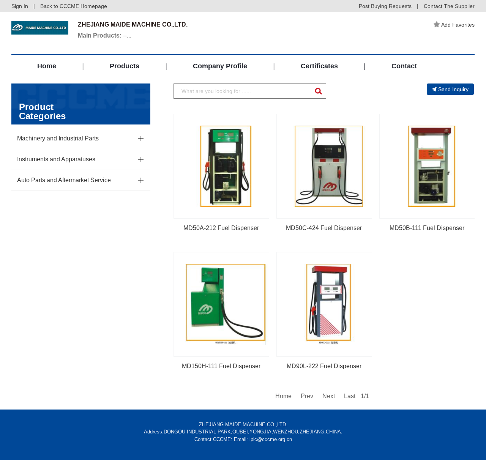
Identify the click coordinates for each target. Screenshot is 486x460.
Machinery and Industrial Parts (58, 138)
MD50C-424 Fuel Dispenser (324, 228)
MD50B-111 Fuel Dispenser (427, 228)
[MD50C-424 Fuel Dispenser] (328, 166)
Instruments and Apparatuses (56, 159)
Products (124, 66)
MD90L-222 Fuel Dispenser (324, 366)
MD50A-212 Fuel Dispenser (221, 228)
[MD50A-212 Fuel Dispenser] (226, 166)
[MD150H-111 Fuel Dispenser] (226, 304)
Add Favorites (458, 25)
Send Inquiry (453, 89)
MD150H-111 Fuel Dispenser (221, 366)
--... (104, 35)
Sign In (19, 6)
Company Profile (220, 66)
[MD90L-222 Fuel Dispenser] (328, 304)
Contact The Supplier (449, 6)
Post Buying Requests (385, 6)
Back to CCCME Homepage (73, 6)
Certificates (319, 66)
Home (46, 66)
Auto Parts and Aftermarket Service (64, 180)
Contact (404, 66)
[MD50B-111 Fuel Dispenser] (431, 166)
